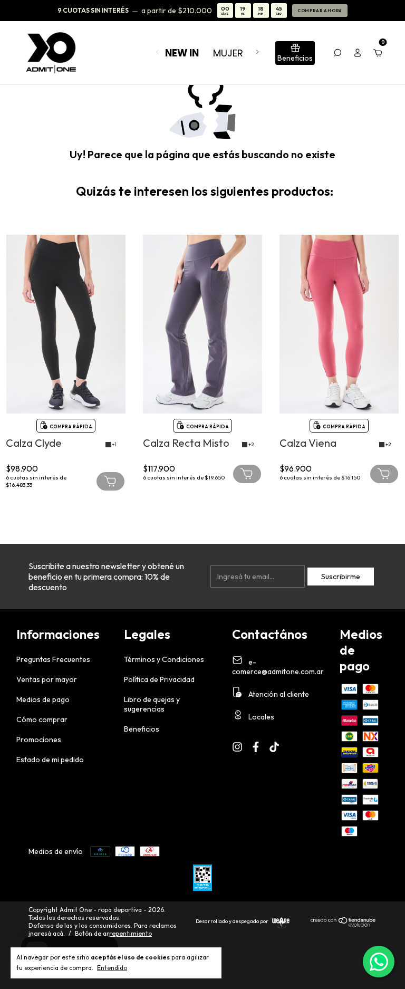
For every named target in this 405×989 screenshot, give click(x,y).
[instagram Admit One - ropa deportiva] (237, 747)
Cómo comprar (42, 719)
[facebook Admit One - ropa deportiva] (255, 747)
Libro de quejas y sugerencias (152, 704)
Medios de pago (43, 699)
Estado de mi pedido (50, 759)
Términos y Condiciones (164, 659)
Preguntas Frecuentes (53, 659)
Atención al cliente (278, 694)
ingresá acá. (46, 933)
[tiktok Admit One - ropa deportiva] (274, 747)
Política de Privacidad (159, 679)
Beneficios (141, 729)
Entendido (112, 968)
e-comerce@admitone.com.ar (278, 666)
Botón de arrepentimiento (113, 933)
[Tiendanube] (344, 924)
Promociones (38, 739)
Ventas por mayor (46, 679)
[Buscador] (337, 53)
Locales (260, 717)
